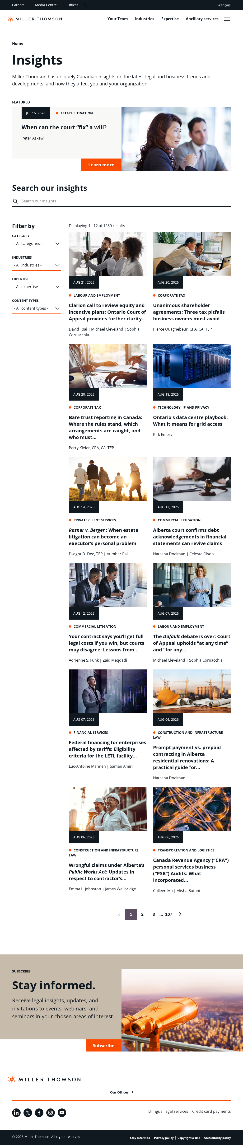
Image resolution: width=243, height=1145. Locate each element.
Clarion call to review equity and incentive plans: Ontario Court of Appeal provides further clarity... (107, 312)
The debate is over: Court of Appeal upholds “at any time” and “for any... (191, 643)
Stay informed (140, 1138)
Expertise (170, 18)
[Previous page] (119, 914)
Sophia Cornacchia (206, 660)
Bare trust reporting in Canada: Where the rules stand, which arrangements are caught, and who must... (105, 427)
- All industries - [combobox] (28, 265)
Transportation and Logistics (186, 850)
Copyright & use (189, 1138)
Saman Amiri (121, 766)
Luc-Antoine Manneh (87, 766)
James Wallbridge (120, 889)
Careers (18, 5)
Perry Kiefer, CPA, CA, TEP (91, 447)
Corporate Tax (171, 295)
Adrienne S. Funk (84, 660)
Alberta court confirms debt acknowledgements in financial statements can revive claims (189, 537)
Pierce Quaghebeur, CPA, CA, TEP (182, 329)
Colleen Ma (163, 890)
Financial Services (91, 732)
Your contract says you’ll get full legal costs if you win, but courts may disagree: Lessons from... (106, 643)
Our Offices (119, 1092)
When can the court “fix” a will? (64, 127)
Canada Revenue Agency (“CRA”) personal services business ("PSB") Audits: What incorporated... (191, 870)
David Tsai (78, 329)
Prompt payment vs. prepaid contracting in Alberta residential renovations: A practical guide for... (187, 757)
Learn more (101, 165)
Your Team (117, 18)
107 (167, 914)
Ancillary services (202, 18)
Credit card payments (211, 1111)
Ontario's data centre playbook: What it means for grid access (190, 420)
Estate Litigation (77, 113)
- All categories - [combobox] (28, 243)
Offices (72, 5)
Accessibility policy (217, 1138)
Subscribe (103, 1045)
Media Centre (46, 5)
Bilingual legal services (168, 1111)
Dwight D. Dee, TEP (86, 553)
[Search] (85, 5)
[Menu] (227, 19)
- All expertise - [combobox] (27, 286)
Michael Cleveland (107, 329)
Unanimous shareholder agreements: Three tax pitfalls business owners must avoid (189, 312)
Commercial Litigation (179, 520)
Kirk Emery (162, 434)
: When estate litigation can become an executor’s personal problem (103, 537)
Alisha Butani (188, 890)
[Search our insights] (15, 201)
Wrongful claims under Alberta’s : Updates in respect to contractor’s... (107, 872)
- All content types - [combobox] (31, 308)
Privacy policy (164, 1138)
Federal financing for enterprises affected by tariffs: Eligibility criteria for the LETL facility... (107, 749)
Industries (144, 18)
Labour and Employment (97, 295)
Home (17, 43)
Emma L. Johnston (85, 889)
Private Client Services (95, 520)
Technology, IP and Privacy (183, 407)
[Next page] (180, 914)
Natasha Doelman (169, 553)
